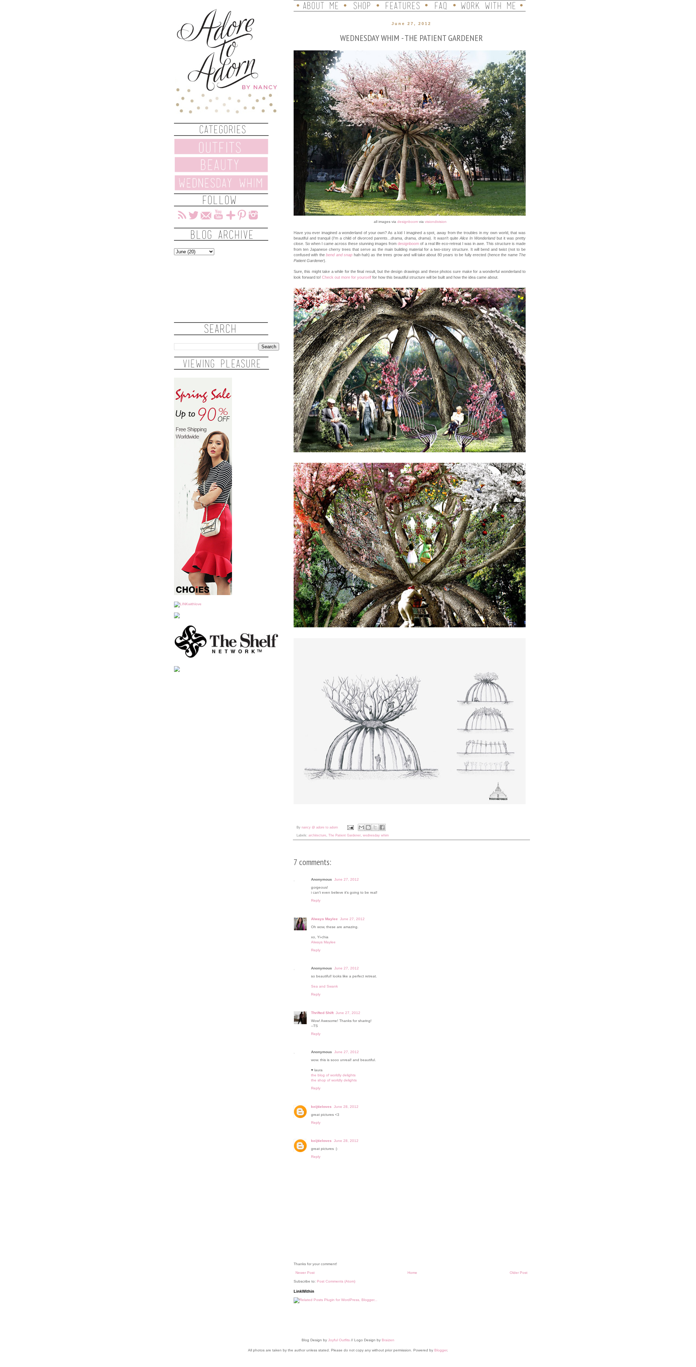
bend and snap (339, 255)
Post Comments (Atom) (336, 1281)
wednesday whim (376, 835)
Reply (315, 900)
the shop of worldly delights (334, 1080)
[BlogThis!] (368, 827)
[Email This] (361, 827)
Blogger (440, 1350)
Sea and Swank (324, 986)
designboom (407, 222)
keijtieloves (321, 1107)
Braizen (388, 1340)
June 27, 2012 (346, 879)
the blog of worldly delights (333, 1075)
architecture (317, 835)
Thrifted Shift (322, 1013)
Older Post (518, 1273)
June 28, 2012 (346, 1107)
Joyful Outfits (339, 1340)
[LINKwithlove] (188, 604)
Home (412, 1273)
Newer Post (305, 1273)
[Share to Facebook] (382, 827)
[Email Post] (350, 827)
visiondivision (436, 222)
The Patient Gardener (344, 835)
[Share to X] (375, 827)
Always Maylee (324, 919)
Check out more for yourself (346, 277)
